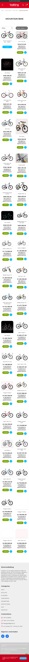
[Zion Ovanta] (11, 233)
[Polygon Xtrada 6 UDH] (25, 433)
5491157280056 (7, 617)
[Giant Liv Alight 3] (25, 259)
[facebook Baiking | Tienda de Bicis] (7, 636)
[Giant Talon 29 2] (11, 432)
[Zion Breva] (11, 84)
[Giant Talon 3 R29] (25, 375)
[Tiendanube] (5, 652)
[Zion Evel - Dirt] (25, 287)
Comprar (20, 52)
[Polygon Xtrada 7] (11, 520)
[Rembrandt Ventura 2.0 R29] (11, 205)
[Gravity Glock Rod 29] (25, 112)
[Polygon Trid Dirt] (25, 523)
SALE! (2, 607)
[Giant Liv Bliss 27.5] (11, 259)
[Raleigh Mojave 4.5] (11, 286)
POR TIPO (15, 10)
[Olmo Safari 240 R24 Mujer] (11, 175)
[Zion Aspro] (25, 147)
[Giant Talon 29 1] (11, 490)
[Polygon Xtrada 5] (11, 404)
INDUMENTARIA (5, 601)
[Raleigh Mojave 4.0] (25, 313)
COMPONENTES (5, 598)
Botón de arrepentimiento (10, 649)
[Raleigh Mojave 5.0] (25, 401)
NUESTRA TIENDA (5, 604)
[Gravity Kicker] (25, 176)
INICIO (2, 589)
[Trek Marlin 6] (11, 461)
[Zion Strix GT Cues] (11, 372)
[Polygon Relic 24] (25, 204)
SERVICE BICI (4, 610)
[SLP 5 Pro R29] (25, 52)
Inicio (2, 10)
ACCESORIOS (4, 595)
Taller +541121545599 (8, 620)
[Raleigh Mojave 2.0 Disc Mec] (25, 233)
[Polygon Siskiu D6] (11, 551)
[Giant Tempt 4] (25, 343)
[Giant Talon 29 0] (25, 551)
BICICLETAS (8, 10)
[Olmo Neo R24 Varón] (25, 81)
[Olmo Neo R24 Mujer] (11, 112)
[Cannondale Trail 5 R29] (25, 461)
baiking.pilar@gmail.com (9, 623)
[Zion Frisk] (11, 140)
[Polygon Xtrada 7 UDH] (25, 491)
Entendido (23, 658)
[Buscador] (23, 5)
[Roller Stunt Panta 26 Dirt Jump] (11, 315)
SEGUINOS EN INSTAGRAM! (14, 1)
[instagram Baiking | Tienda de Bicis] (2, 636)
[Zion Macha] (11, 346)
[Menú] (2, 5)
